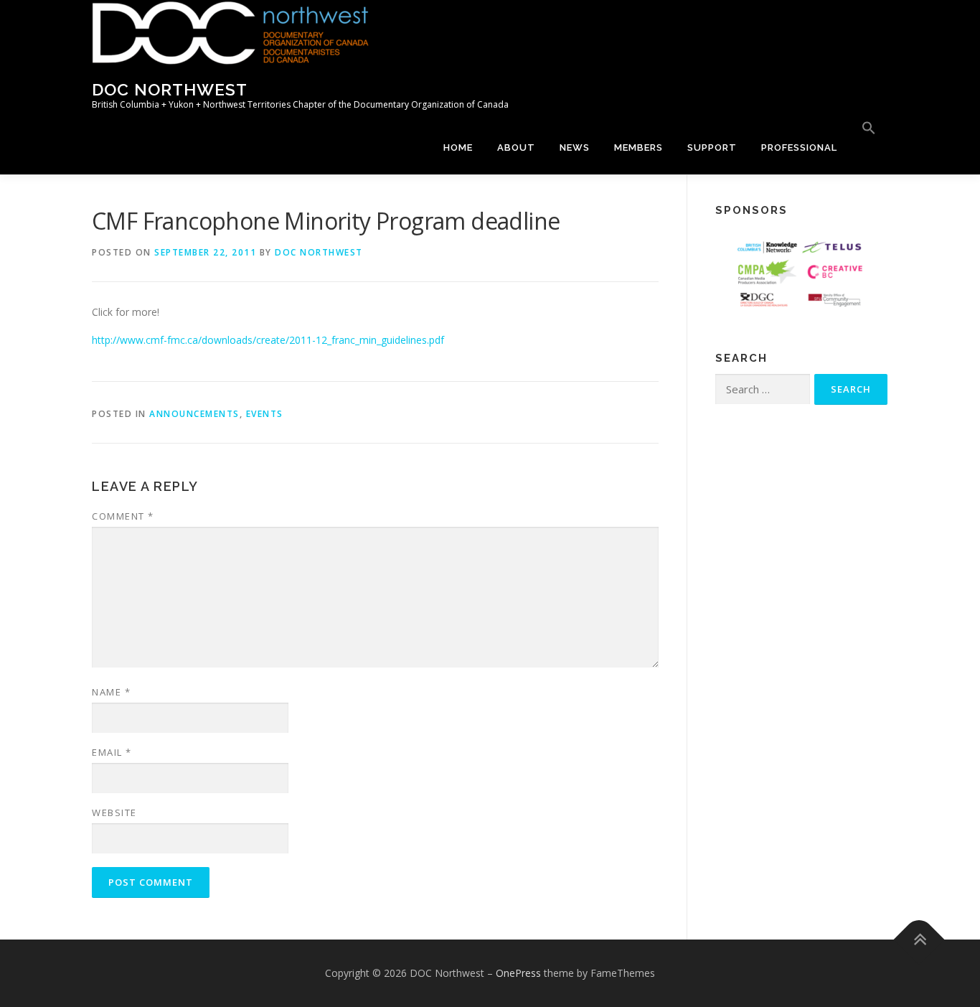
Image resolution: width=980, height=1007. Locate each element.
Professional (799, 147)
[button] (868, 128)
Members (638, 147)
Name (111, 691)
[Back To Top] (919, 939)
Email (112, 752)
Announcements (194, 414)
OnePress (518, 973)
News (575, 147)
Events (264, 414)
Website (114, 812)
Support (712, 147)
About (516, 147)
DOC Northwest (170, 89)
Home (458, 147)
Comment (123, 516)
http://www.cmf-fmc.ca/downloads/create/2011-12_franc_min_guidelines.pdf (268, 340)
